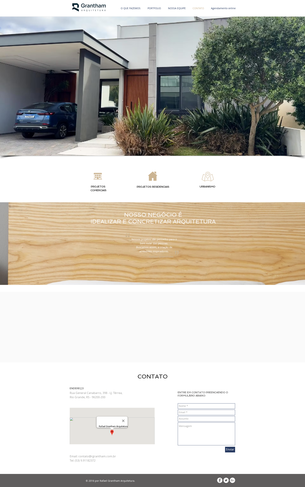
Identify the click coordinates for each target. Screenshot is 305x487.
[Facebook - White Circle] (219, 480)
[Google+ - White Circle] (232, 480)
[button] (152, 86)
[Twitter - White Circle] (226, 480)
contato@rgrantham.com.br (97, 456)
